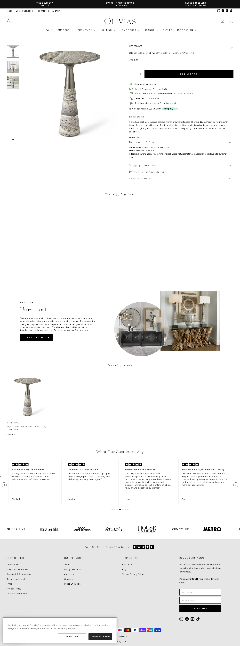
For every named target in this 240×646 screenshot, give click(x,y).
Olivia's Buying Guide (133, 574)
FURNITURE (85, 30)
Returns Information (17, 579)
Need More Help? (140, 179)
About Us (69, 574)
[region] (60, 630)
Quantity (135, 67)
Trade (10, 10)
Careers (68, 579)
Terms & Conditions (17, 593)
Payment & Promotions (19, 574)
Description (136, 117)
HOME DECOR (128, 30)
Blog (124, 569)
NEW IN (48, 30)
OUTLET (167, 30)
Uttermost (135, 46)
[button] (4, 484)
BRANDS (149, 30)
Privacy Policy (14, 588)
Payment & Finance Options (147, 172)
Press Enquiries (72, 583)
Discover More (37, 337)
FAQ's (9, 583)
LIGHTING (106, 30)
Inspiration (127, 564)
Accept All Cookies (100, 636)
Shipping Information (143, 165)
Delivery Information (17, 569)
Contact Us (13, 564)
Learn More (72, 636)
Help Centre (42, 10)
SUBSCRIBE (200, 608)
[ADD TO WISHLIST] (231, 48)
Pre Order (189, 74)
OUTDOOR (64, 30)
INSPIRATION (185, 30)
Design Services (24, 10)
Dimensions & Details (143, 142)
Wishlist (56, 10)
